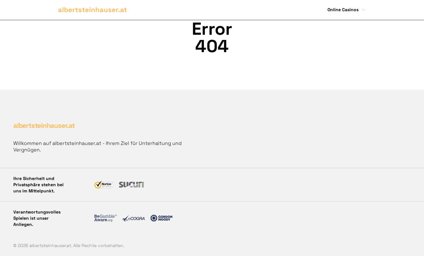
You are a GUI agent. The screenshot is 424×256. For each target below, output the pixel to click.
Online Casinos (343, 9)
